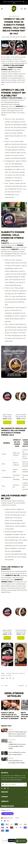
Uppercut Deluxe (6, 675)
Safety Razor (12, 739)
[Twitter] (13, 678)
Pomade (8, 673)
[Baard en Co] (14, 9)
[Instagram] (8, 788)
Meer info (7, 637)
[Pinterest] (10, 678)
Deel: (3, 678)
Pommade (15, 673)
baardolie (11, 758)
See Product (7, 422)
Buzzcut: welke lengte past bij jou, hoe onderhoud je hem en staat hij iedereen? (18, 734)
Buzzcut (11, 729)
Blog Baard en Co (14, 16)
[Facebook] (7, 678)
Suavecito (22, 673)
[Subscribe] (25, 785)
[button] (25, 9)
